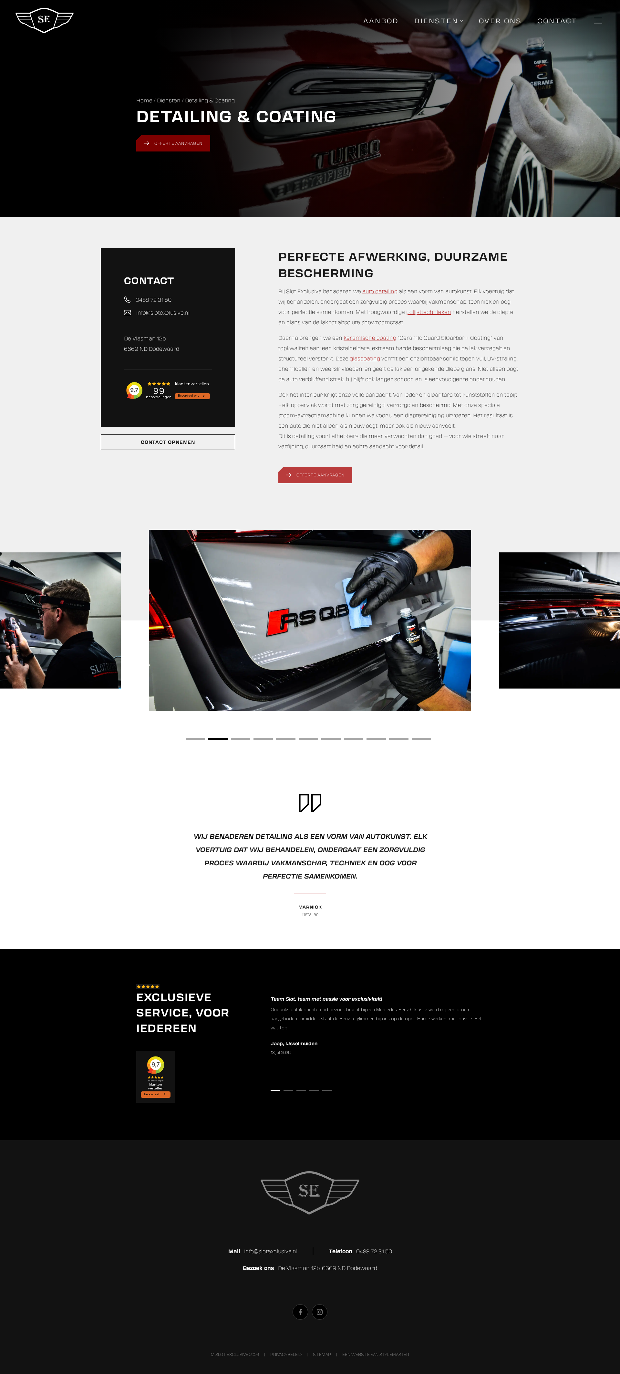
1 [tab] (195, 739)
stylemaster (394, 1354)
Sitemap (322, 1354)
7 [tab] (331, 739)
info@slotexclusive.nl (163, 312)
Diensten (436, 20)
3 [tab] (240, 739)
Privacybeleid (286, 1354)
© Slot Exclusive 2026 (235, 1354)
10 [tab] (398, 739)
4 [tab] (263, 739)
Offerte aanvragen (178, 143)
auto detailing (380, 291)
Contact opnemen (168, 442)
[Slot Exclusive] (45, 31)
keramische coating (370, 338)
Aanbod (381, 20)
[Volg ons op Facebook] (300, 1312)
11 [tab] (421, 739)
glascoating (365, 358)
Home (144, 100)
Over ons (500, 20)
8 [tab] (353, 739)
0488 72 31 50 (153, 300)
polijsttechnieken (428, 312)
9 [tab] (376, 739)
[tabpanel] (310, 620)
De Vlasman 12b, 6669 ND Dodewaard (327, 1268)
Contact (557, 20)
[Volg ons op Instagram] (319, 1312)
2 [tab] (218, 739)
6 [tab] (308, 739)
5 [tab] (285, 739)
